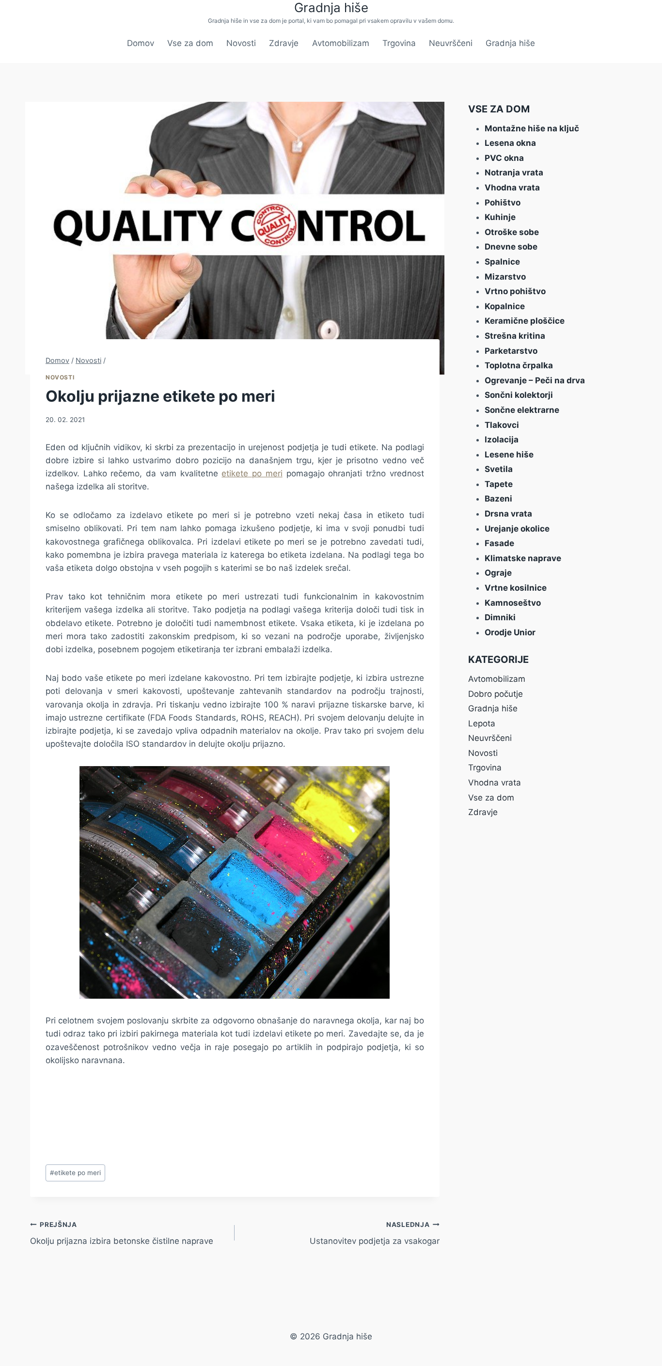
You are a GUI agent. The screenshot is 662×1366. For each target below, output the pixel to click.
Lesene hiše (509, 454)
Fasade (499, 543)
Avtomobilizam (340, 43)
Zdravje (284, 43)
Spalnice (502, 262)
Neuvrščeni (451, 43)
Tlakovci (502, 425)
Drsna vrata (508, 513)
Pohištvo (502, 202)
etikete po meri (251, 473)
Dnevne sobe (511, 246)
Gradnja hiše (510, 43)
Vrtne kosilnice (516, 588)
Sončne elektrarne (522, 410)
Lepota (481, 723)
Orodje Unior (510, 632)
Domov (140, 43)
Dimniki (500, 617)
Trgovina (399, 43)
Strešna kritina (515, 336)
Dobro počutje (495, 694)
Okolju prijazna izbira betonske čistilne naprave (121, 1233)
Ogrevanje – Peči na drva (535, 380)
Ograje (498, 573)
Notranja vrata (514, 172)
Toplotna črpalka (519, 365)
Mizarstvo (505, 277)
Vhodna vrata (512, 187)
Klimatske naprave (523, 558)
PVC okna (504, 158)
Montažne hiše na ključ (532, 128)
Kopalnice (505, 306)
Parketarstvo (511, 351)
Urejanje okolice (517, 529)
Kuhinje (500, 217)
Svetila (499, 469)
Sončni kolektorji (519, 395)
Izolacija (502, 439)
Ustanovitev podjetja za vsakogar (374, 1233)
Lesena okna (510, 143)
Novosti (241, 43)
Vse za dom (190, 43)
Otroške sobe (512, 232)
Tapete (499, 484)
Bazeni (498, 498)
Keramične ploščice (525, 321)
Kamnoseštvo (513, 603)
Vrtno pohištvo (515, 291)
